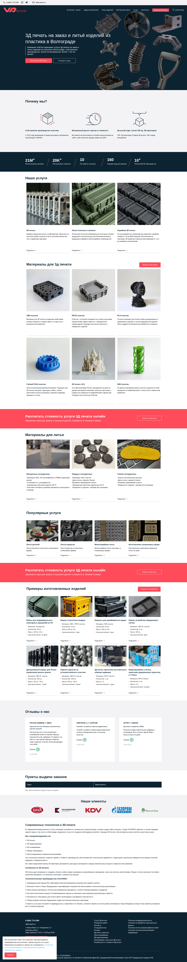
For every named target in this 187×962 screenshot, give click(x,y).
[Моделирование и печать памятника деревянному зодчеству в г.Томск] (145, 656)
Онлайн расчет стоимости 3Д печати (107, 942)
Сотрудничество (100, 928)
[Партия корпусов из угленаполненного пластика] (76, 656)
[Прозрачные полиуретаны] (48, 456)
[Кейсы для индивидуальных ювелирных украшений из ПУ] (42, 606)
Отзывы (97, 930)
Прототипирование (101, 935)
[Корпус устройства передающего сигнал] (145, 606)
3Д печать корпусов (101, 932)
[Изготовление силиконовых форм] (145, 531)
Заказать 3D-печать (150, 265)
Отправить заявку (64, 61)
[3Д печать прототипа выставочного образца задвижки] (111, 656)
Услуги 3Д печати (100, 920)
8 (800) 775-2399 (12, 2)
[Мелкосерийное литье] (111, 531)
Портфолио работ (123, 10)
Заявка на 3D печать (160, 10)
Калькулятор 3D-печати (38, 61)
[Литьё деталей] (42, 531)
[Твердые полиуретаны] (93, 456)
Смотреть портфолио (149, 589)
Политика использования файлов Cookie (143, 928)
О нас (136, 10)
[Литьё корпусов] (76, 531)
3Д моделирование (101, 937)
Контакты (145, 10)
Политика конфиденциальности (140, 920)
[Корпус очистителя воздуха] (76, 606)
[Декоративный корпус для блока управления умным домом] (42, 656)
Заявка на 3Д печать (149, 418)
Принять (10, 955)
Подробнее (30, 250)
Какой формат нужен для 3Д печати (107, 940)
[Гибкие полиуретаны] (139, 456)
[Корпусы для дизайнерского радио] (111, 606)
